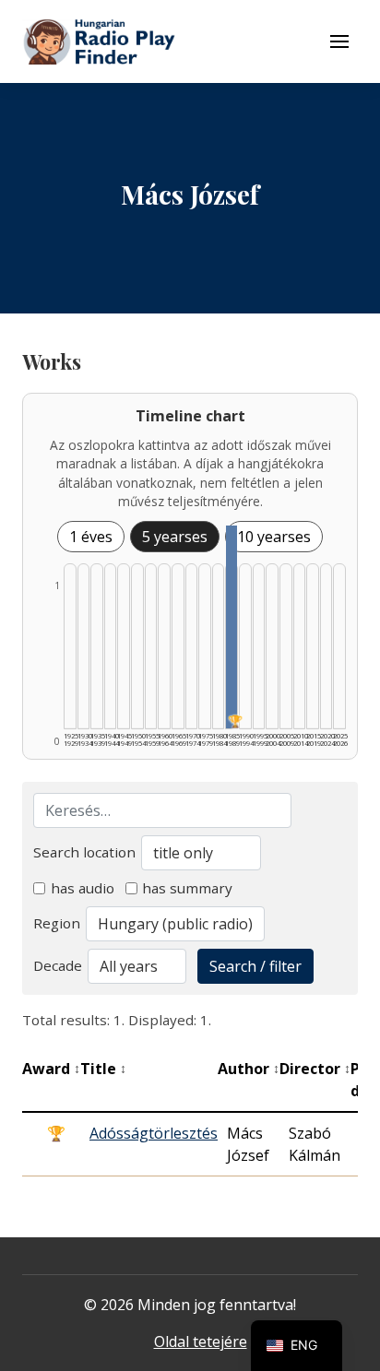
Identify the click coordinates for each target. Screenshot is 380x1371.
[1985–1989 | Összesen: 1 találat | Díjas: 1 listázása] (231, 627)
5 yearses (175, 536)
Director (314, 1068)
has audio (82, 888)
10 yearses (274, 536)
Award (51, 1068)
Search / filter (255, 966)
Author (248, 1068)
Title (103, 1068)
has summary (187, 888)
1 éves (91, 536)
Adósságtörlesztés (153, 1133)
